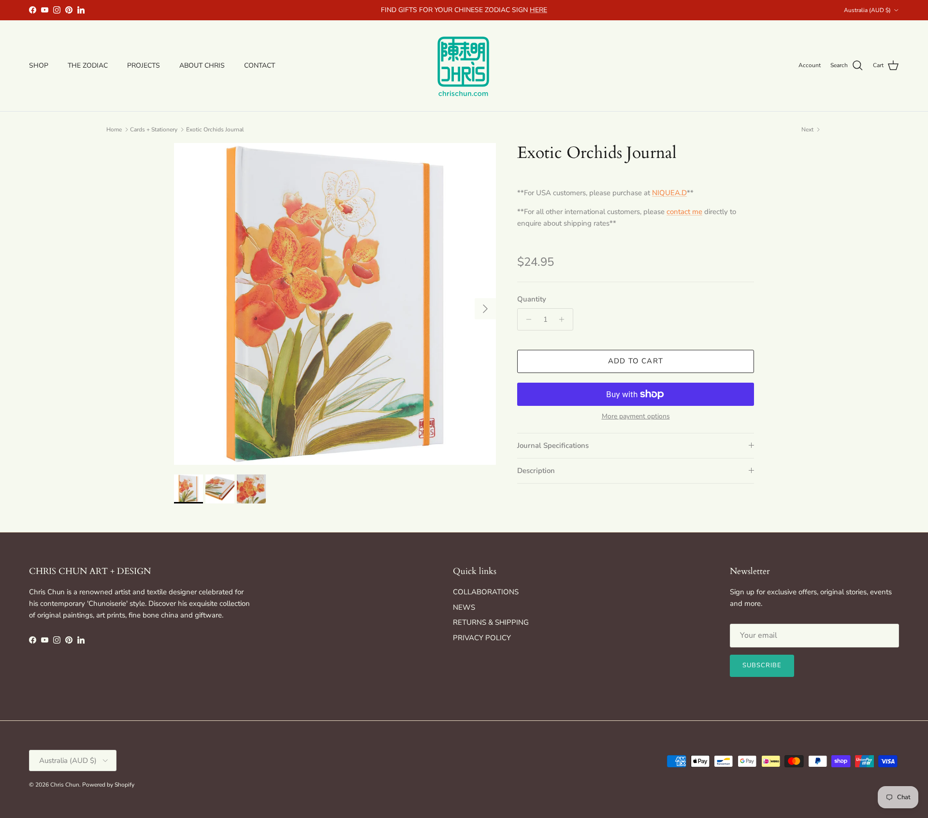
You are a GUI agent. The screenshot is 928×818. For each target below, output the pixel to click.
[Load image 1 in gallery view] (335, 304)
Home (114, 129)
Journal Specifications (553, 445)
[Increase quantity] (564, 319)
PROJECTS (143, 65)
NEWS (464, 607)
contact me (684, 211)
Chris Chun (64, 785)
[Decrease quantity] (526, 319)
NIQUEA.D (669, 193)
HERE (538, 9)
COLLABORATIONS (486, 592)
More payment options (636, 417)
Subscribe (762, 665)
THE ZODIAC (88, 65)
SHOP (38, 65)
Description (536, 470)
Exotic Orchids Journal (215, 129)
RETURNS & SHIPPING (491, 622)
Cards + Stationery (153, 129)
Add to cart (635, 361)
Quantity (531, 299)
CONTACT (259, 65)
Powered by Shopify (108, 785)
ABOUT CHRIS (202, 65)
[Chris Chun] (464, 65)
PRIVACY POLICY (482, 638)
